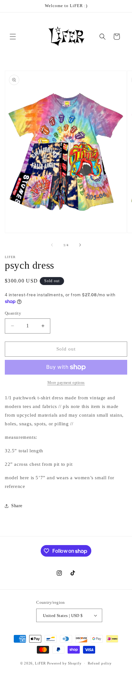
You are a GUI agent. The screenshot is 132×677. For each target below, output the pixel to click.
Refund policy (100, 663)
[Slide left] (52, 245)
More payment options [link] (66, 382)
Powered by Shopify (64, 663)
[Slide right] (80, 245)
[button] (13, 37)
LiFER (41, 663)
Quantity (13, 313)
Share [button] (16, 505)
